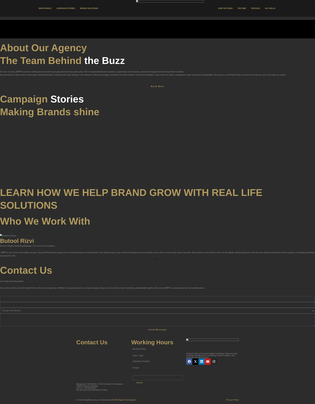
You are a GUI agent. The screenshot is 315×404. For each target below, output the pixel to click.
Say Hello (270, 8)
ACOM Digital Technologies (124, 400)
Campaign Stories (65, 8)
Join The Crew (225, 8)
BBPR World (45, 8)
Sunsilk (158, 174)
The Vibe (241, 8)
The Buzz (255, 8)
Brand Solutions (89, 8)
